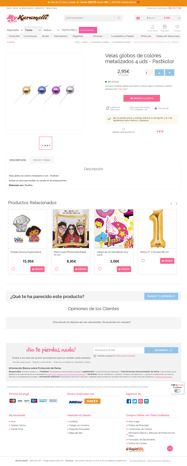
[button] (159, 72)
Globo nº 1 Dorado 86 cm (154, 252)
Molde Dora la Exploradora (25, 252)
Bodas (45, 36)
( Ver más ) (123, 89)
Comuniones (87, 30)
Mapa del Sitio (76, 433)
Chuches (97, 36)
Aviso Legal (134, 421)
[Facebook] (128, 401)
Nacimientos (60, 36)
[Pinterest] (140, 401)
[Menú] (182, 383)
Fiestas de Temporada (167, 36)
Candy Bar (14, 36)
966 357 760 (174, 8)
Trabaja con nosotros (79, 425)
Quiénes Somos (26, 8)
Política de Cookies (138, 443)
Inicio (9, 8)
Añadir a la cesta (143, 98)
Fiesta (28, 30)
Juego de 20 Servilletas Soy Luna (112, 253)
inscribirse (161, 350)
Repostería (13, 30)
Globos (47, 30)
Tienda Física (51, 8)
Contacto (39, 8)
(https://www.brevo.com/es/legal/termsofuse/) (66, 374)
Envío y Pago (41, 160)
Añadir (38, 269)
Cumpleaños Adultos (121, 42)
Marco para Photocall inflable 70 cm (70, 253)
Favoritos (177, 31)
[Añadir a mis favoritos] (13, 269)
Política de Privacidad (125, 356)
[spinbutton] (149, 72)
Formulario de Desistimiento (142, 439)
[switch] (177, 391)
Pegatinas (78, 36)
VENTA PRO (68, 30)
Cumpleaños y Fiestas (122, 36)
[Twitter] (134, 401)
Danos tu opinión (160, 296)
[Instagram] (146, 401)
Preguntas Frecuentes (79, 429)
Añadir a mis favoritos (123, 132)
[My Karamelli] (28, 18)
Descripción (18, 160)
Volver (11, 42)
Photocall (146, 36)
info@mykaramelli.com (53, 461)
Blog (15, 8)
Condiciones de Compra (140, 429)
